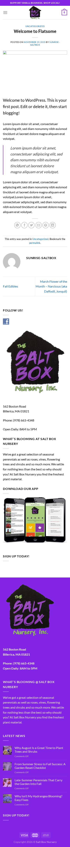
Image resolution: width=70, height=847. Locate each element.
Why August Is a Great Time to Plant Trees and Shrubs (39, 749)
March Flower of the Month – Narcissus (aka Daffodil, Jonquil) (51, 286)
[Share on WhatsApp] (17, 225)
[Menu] (5, 12)
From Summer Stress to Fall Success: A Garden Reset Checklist (40, 765)
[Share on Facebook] (24, 225)
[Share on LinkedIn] (52, 225)
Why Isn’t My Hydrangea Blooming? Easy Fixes (38, 798)
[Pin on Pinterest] (45, 225)
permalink (34, 242)
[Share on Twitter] (31, 225)
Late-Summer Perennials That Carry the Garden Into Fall (38, 782)
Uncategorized (35, 26)
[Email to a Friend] (38, 225)
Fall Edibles (10, 286)
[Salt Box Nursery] (35, 12)
